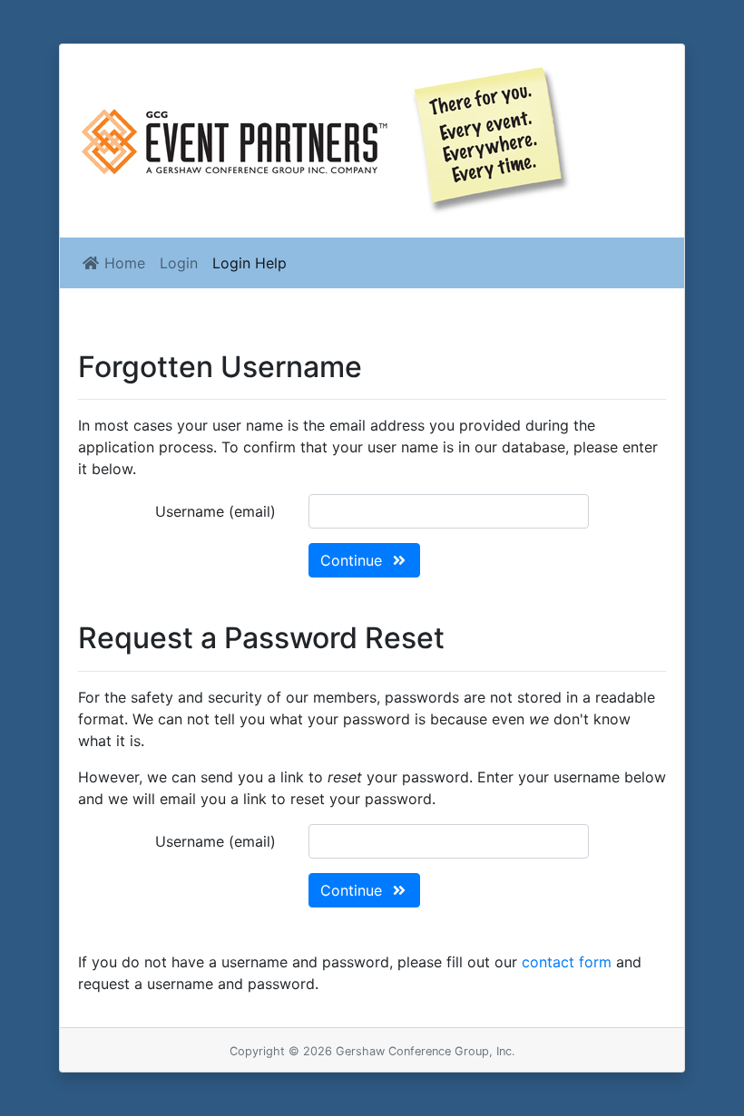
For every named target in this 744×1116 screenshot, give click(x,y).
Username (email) (215, 511)
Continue (353, 560)
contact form (567, 962)
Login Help (249, 263)
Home (122, 263)
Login (179, 263)
